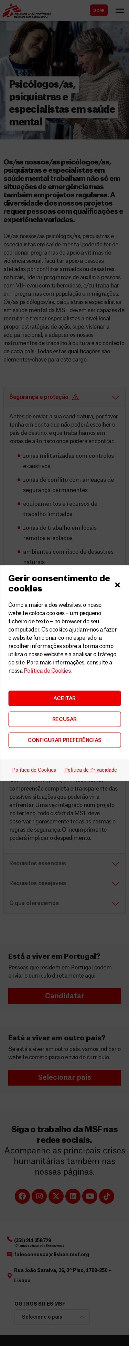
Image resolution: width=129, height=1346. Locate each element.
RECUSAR (64, 719)
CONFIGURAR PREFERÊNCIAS (64, 740)
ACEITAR (64, 698)
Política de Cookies (47, 671)
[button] (117, 583)
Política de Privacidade (90, 770)
